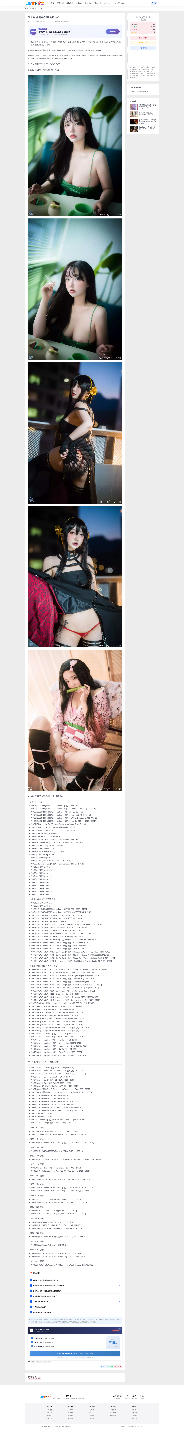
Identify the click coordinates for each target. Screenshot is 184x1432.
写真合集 (49, 1413)
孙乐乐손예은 (41, 1362)
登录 (154, 3)
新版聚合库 (113, 1415)
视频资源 (69, 3)
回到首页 (92, 1418)
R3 (38, 8)
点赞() (119, 1366)
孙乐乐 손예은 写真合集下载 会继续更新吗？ (48, 1291)
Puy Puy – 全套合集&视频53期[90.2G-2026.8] (147, 128)
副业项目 (79, 3)
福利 (48, 1362)
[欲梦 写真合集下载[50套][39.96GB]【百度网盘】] (134, 114)
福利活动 (134, 1415)
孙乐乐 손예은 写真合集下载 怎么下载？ (46, 1280)
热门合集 (134, 1413)
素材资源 (70, 1418)
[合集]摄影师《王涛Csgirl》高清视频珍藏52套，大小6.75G (147, 121)
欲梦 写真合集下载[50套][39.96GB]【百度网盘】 (147, 113)
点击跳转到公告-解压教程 (139, 91)
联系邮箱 (113, 1410)
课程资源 (97, 3)
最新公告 (134, 1418)
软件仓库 (107, 3)
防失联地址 (113, 1413)
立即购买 (144, 38)
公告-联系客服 (118, 3)
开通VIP (144, 42)
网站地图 (92, 1415)
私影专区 (134, 1410)
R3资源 (49, 1415)
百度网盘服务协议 (91, 1358)
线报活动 (88, 3)
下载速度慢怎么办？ (40, 1307)
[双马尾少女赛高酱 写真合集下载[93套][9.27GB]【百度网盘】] (134, 107)
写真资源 (60, 3)
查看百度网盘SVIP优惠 (75, 1353)
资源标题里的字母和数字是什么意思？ (45, 1296)
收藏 (111, 1366)
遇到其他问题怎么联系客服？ (42, 1312)
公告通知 (92, 1410)
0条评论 (66, 21)
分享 (104, 1366)
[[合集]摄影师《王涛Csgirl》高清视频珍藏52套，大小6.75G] (134, 121)
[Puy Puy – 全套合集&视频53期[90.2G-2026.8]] (134, 129)
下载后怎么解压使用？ (40, 1302)
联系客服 (144, 48)
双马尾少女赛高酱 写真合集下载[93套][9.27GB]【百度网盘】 (147, 106)
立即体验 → (113, 32)
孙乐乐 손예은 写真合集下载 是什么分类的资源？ (49, 1286)
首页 (52, 3)
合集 (32, 1362)
